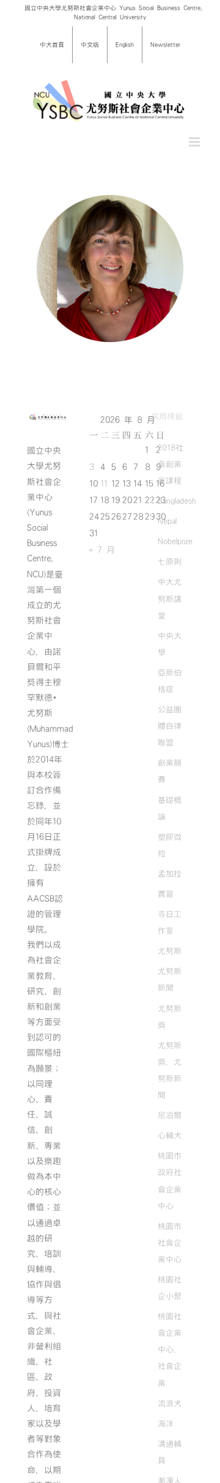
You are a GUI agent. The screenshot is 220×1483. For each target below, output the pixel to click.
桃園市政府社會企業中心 (170, 1180)
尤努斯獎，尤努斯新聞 (170, 1070)
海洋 (166, 1423)
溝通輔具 (170, 1452)
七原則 (170, 561)
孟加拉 (170, 873)
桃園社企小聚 (170, 1288)
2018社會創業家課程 (170, 464)
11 (104, 483)
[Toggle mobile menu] (195, 141)
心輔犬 (170, 1135)
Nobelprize (175, 541)
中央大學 (170, 644)
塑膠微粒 (170, 845)
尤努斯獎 (170, 1017)
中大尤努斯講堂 (170, 598)
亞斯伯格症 (170, 681)
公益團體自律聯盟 (170, 726)
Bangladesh (177, 501)
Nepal (167, 521)
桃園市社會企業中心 (170, 1242)
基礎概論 (170, 808)
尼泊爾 (170, 1115)
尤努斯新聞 (170, 979)
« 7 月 (102, 550)
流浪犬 (170, 1403)
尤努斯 (170, 951)
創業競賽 (170, 771)
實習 (166, 894)
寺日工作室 (170, 922)
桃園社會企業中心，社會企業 (170, 1349)
